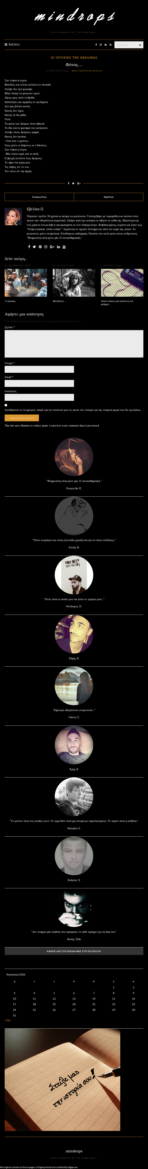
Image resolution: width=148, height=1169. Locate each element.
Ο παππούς (10, 301)
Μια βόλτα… (59, 301)
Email (9, 377)
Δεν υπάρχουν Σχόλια (87, 71)
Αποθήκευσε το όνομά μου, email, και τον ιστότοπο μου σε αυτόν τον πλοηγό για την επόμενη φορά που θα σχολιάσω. (73, 410)
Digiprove (73, 1167)
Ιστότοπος (11, 391)
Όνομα (10, 363)
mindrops (74, 1151)
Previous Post (39, 197)
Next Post (109, 197)
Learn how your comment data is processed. (74, 425)
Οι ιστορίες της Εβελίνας (74, 57)
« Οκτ (8, 1020)
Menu (14, 44)
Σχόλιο (10, 327)
